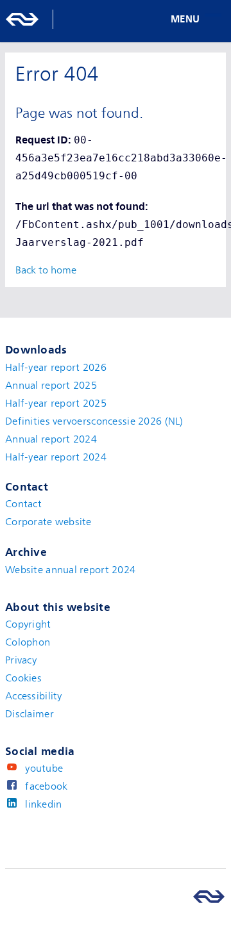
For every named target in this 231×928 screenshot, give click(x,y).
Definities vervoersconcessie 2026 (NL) (94, 421)
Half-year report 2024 (56, 457)
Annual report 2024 (51, 439)
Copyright (28, 624)
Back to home (45, 270)
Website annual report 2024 (70, 570)
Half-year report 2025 (56, 403)
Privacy (21, 660)
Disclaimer (29, 714)
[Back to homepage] (35, 19)
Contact (23, 504)
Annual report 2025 (51, 385)
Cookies (23, 678)
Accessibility (33, 696)
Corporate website (48, 522)
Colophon (27, 642)
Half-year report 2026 (56, 367)
